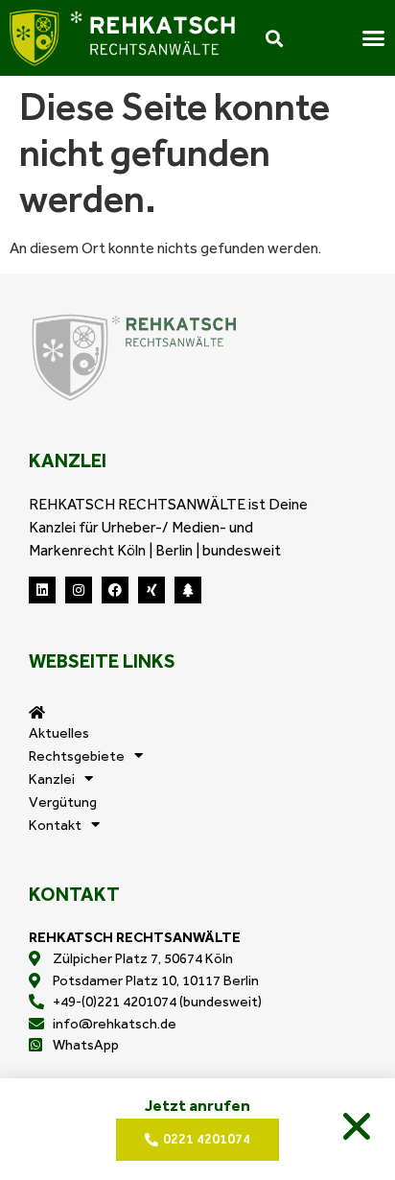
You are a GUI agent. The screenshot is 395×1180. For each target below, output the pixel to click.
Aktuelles (59, 733)
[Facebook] (115, 590)
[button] (356, 1126)
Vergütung (63, 802)
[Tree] (187, 590)
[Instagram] (78, 590)
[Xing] (151, 590)
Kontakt (55, 825)
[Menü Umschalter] (373, 38)
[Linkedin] (42, 590)
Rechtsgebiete (77, 756)
